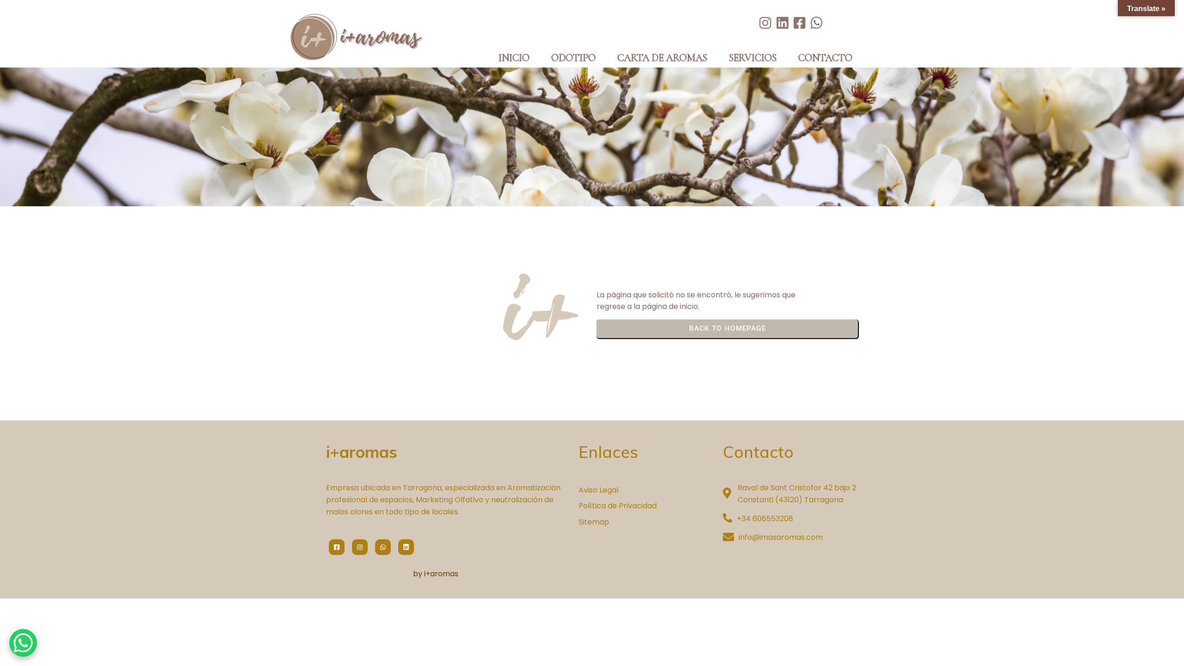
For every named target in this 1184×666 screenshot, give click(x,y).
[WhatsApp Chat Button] (23, 643)
